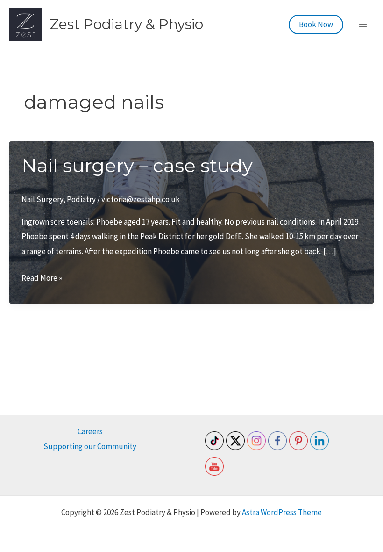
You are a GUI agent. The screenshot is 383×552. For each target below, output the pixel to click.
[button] (316, 24)
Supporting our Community (89, 446)
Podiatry (81, 199)
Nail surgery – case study (137, 165)
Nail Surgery (42, 199)
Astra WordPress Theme (282, 512)
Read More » (41, 279)
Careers (90, 431)
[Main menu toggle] (363, 24)
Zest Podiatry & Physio (126, 24)
